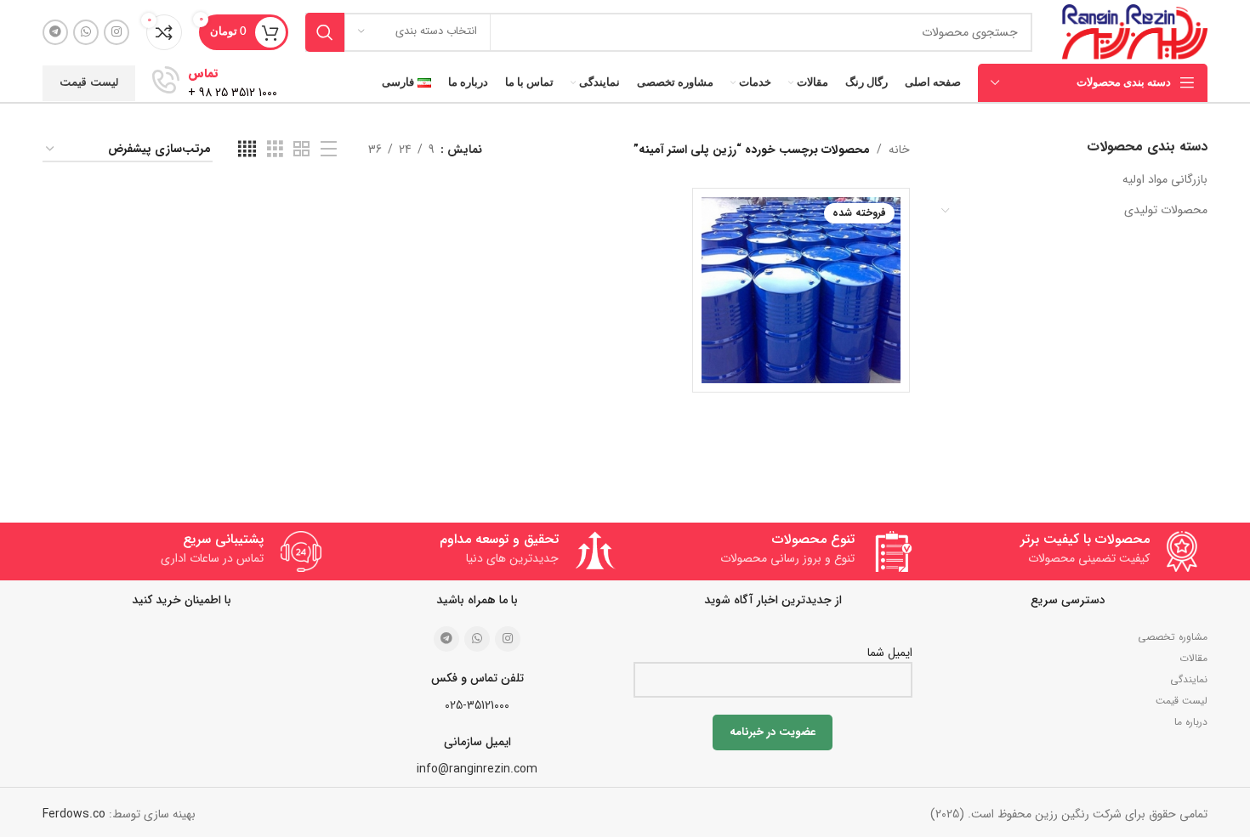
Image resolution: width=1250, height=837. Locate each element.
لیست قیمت (89, 83)
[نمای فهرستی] (329, 150)
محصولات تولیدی (1165, 210)
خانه (899, 149)
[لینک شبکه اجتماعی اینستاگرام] (116, 32)
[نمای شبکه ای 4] (247, 150)
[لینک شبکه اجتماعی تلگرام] (55, 32)
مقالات (1193, 658)
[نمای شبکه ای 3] (275, 150)
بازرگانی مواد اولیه (1164, 179)
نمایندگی (1188, 679)
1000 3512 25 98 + (232, 92)
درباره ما (1190, 722)
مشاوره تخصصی (1172, 637)
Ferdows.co (74, 814)
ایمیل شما (889, 652)
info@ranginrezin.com (477, 769)
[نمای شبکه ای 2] (301, 150)
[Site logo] (1134, 31)
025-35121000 (477, 705)
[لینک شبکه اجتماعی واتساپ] (86, 32)
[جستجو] (324, 32)
